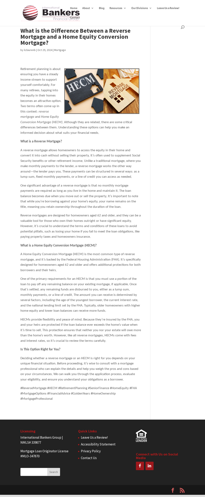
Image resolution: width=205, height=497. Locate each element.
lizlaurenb (30, 50)
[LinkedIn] (150, 466)
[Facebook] (140, 466)
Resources (116, 8)
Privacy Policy (91, 451)
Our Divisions (139, 8)
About (86, 8)
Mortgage (60, 50)
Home (73, 8)
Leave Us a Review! (168, 8)
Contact (75, 17)
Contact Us (89, 458)
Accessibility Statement (98, 444)
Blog (102, 8)
